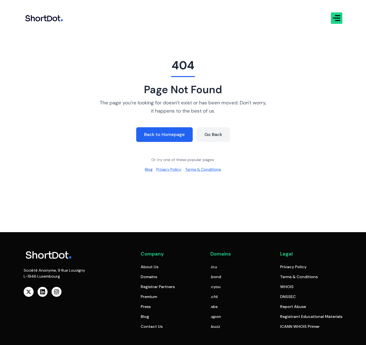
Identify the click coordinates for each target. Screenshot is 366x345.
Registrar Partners (158, 286)
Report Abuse (293, 306)
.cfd (214, 296)
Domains (149, 276)
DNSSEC (288, 296)
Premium (149, 296)
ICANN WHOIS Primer (300, 326)
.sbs (214, 306)
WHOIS (287, 286)
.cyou (215, 286)
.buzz (215, 326)
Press (146, 306)
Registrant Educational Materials (311, 316)
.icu (213, 266)
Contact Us (152, 326)
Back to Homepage (164, 134)
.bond (215, 276)
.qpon (215, 316)
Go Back (213, 134)
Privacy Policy (168, 169)
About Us (149, 266)
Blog (149, 169)
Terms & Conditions (203, 169)
